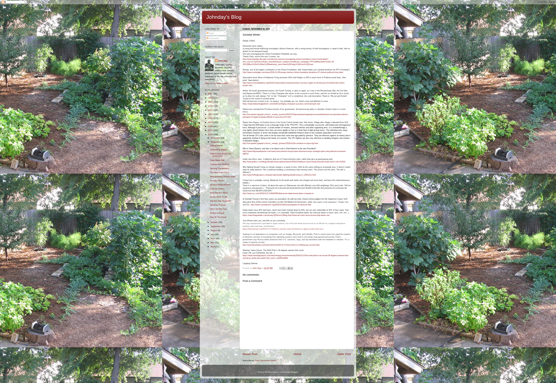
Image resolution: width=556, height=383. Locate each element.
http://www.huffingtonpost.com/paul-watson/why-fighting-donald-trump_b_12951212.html (279, 175)
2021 (210, 114)
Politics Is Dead (217, 213)
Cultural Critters (217, 189)
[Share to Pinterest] (291, 268)
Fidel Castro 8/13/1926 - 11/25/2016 (221, 155)
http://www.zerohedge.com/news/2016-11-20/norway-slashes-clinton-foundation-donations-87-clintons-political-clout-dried (293, 72)
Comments (213, 38)
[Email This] (280, 268)
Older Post (344, 354)
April (213, 246)
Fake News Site (217, 160)
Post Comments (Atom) (266, 360)
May (213, 242)
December (216, 138)
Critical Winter (216, 145)
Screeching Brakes (218, 149)
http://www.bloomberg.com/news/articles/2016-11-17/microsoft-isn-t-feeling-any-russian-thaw (281, 245)
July (213, 234)
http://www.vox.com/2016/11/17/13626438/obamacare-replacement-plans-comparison (278, 193)
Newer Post (250, 354)
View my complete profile (216, 83)
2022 (210, 110)
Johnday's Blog (224, 17)
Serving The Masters (219, 168)
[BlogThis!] (283, 268)
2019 (210, 122)
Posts (211, 33)
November (216, 142)
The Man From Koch (219, 172)
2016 (210, 134)
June (213, 238)
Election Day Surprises (220, 201)
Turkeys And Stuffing (219, 164)
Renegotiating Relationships (223, 176)
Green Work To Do (218, 197)
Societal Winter (217, 180)
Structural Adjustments (220, 184)
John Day (222, 61)
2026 (210, 94)
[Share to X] (286, 268)
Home (297, 354)
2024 (210, 102)
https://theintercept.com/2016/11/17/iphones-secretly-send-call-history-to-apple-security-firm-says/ (283, 228)
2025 (210, 98)
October (214, 222)
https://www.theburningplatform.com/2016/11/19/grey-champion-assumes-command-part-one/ (281, 104)
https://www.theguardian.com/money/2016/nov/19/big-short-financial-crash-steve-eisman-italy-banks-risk (286, 215)
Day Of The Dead (218, 217)
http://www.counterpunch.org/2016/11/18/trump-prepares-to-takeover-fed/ (281, 205)
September (216, 226)
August (214, 230)
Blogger (294, 372)
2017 (210, 130)
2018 (210, 126)
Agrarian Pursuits (218, 205)
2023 (210, 106)
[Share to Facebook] (289, 268)
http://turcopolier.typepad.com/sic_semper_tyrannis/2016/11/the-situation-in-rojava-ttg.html (280, 143)
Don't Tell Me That (218, 209)
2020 (210, 118)
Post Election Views (219, 193)
